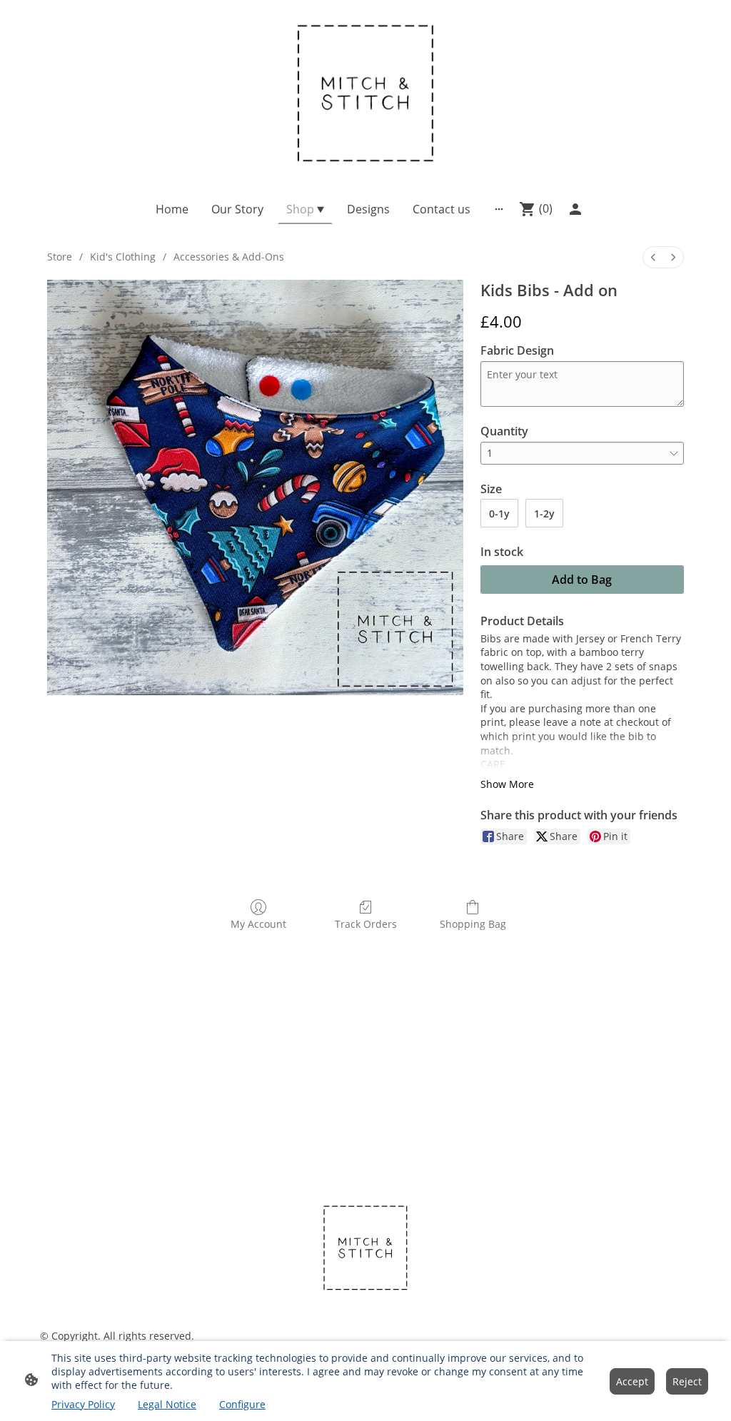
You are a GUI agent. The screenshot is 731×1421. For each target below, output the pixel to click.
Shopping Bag (473, 924)
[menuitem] (653, 257)
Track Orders (366, 924)
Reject (687, 1381)
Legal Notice (167, 1404)
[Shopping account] (575, 209)
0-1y (499, 513)
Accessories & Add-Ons (228, 256)
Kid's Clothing (123, 256)
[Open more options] (499, 209)
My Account (258, 924)
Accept (632, 1381)
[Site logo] (366, 91)
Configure (242, 1404)
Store (59, 256)
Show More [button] (507, 784)
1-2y (544, 513)
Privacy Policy (83, 1404)
